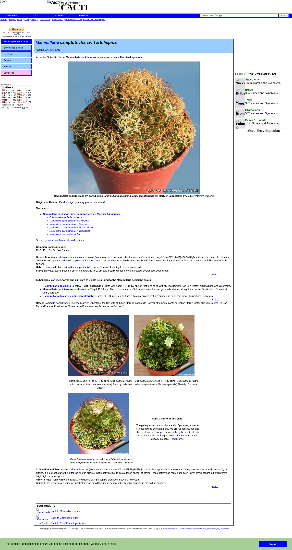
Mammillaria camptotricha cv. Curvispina (69, 224)
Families (8, 54)
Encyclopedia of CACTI (16, 41)
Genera (7, 60)
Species (7, 66)
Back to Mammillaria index (65, 511)
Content (59, 15)
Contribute (83, 15)
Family (34, 19)
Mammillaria (57, 19)
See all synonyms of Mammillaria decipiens (60, 240)
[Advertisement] (263, 45)
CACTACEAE (52, 49)
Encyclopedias (15, 19)
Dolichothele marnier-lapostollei (65, 217)
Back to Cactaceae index (64, 517)
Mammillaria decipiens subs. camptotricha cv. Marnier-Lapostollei (104, 57)
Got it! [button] (273, 544)
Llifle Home (11, 15)
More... (215, 274)
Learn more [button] (109, 543)
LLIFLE (3, 19)
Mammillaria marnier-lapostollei (65, 234)
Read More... (177, 438)
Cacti (35, 15)
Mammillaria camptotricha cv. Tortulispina (85, 19)
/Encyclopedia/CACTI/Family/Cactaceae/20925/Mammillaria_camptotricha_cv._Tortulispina (196, 529)
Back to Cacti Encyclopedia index (69, 523)
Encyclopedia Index (13, 47)
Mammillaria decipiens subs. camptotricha (74, 257)
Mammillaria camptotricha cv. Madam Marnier (72, 227)
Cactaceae (45, 19)
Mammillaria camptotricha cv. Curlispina (69, 220)
